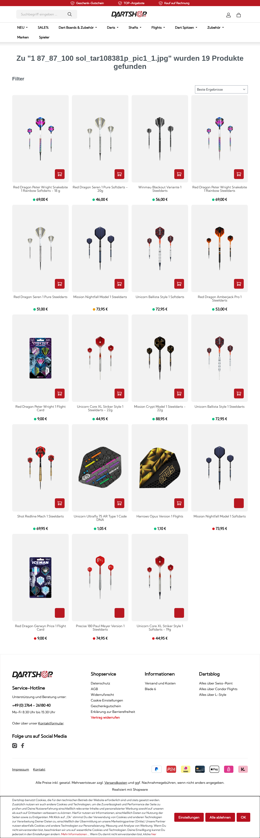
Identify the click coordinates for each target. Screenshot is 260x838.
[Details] (239, 503)
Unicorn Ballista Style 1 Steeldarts (220, 407)
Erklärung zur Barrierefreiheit (113, 712)
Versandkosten (115, 783)
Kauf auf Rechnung (177, 3)
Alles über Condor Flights (218, 689)
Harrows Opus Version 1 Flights (159, 516)
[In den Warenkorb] (60, 174)
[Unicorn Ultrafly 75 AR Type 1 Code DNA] (100, 467)
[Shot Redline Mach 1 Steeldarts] (40, 467)
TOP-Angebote (134, 3)
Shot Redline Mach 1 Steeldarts (40, 516)
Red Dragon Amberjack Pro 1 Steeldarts (220, 298)
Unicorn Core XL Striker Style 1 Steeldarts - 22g (100, 408)
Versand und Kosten (160, 683)
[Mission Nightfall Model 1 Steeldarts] (100, 248)
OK (243, 817)
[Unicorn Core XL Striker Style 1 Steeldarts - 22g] (100, 358)
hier (153, 834)
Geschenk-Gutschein (90, 3)
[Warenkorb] (239, 15)
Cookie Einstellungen (107, 700)
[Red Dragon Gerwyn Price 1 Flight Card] (40, 577)
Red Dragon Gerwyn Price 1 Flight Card (40, 627)
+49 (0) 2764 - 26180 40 (31, 705)
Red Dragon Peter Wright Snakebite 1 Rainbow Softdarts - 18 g (40, 189)
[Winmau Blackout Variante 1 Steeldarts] (160, 138)
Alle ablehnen (220, 817)
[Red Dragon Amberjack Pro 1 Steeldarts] (219, 248)
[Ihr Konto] (228, 15)
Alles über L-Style (212, 695)
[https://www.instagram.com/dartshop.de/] (14, 745)
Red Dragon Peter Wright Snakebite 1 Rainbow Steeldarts (219, 189)
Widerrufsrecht (102, 695)
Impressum (20, 769)
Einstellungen (189, 817)
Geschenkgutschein (106, 706)
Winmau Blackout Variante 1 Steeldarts (159, 189)
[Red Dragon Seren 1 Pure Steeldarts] (40, 248)
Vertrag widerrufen (105, 717)
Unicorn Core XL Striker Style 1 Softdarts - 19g (160, 627)
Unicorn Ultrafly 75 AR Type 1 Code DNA (100, 518)
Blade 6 (150, 689)
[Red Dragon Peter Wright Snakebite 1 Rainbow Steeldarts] (219, 138)
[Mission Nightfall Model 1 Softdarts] (219, 467)
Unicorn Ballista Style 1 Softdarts (160, 297)
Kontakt (39, 769)
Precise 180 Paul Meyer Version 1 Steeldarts (100, 627)
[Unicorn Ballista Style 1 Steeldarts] (219, 358)
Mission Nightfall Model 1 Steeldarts (100, 297)
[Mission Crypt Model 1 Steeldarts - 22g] (160, 358)
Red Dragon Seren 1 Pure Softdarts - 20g (100, 189)
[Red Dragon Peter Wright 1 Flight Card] (40, 358)
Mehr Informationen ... (75, 834)
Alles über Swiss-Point (216, 683)
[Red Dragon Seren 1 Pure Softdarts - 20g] (100, 138)
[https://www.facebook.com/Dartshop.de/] (22, 745)
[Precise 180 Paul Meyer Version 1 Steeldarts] (100, 577)
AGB (94, 689)
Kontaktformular (50, 723)
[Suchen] (71, 14)
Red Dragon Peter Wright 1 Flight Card (40, 408)
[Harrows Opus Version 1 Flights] (160, 467)
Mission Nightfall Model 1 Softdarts (220, 516)
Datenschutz (100, 683)
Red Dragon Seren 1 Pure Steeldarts (40, 297)
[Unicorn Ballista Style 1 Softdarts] (160, 248)
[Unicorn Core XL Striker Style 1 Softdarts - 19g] (160, 577)
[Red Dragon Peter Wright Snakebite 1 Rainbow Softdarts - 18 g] (40, 138)
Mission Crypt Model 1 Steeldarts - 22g (160, 408)
